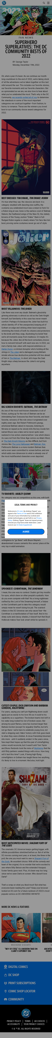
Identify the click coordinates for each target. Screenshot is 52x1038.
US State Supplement (24, 525)
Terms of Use (22, 513)
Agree (26, 531)
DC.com (20, 511)
